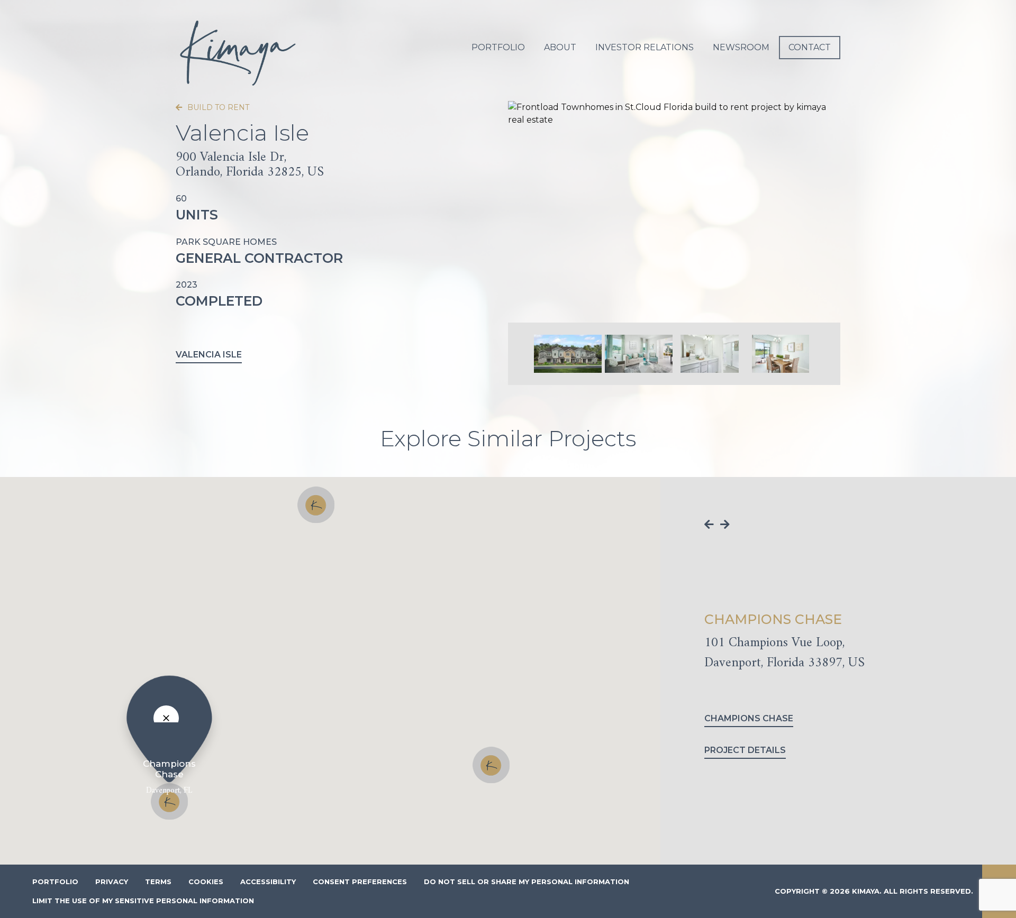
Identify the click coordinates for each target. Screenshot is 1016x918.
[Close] (166, 718)
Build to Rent (217, 107)
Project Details (745, 750)
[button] (315, 504)
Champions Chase (748, 718)
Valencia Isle (209, 355)
